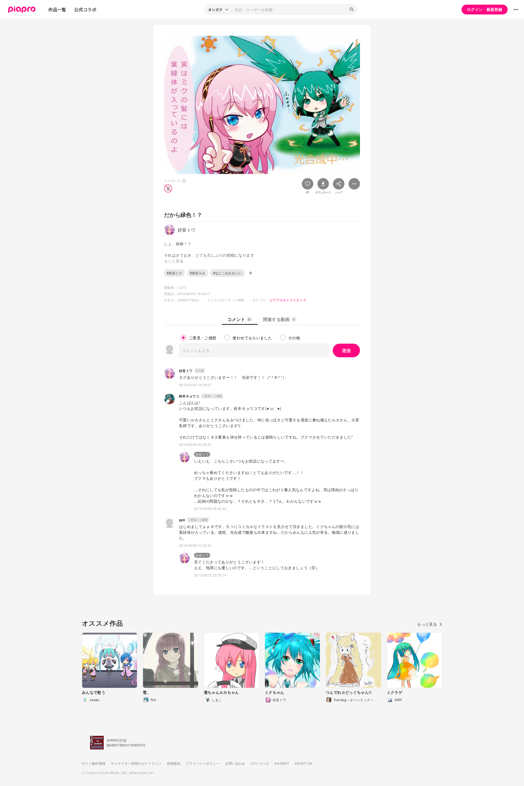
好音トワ (185, 370)
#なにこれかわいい (227, 273)
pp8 (182, 519)
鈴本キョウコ (189, 396)
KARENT (282, 763)
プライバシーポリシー (203, 763)
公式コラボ (85, 9)
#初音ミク (174, 273)
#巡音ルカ (198, 273)
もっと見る (427, 624)
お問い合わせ (235, 763)
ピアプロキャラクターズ (287, 300)
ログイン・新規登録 (484, 9)
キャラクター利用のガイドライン (136, 763)
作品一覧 (57, 9)
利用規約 (173, 763)
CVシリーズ (260, 763)
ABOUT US (303, 763)
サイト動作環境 (93, 763)
